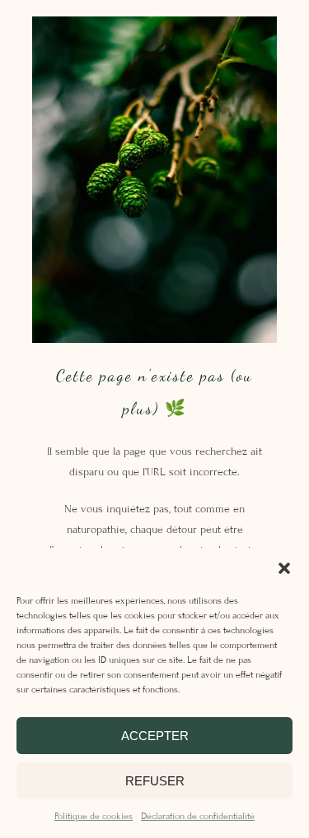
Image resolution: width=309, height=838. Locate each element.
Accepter (155, 736)
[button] (284, 568)
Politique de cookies (93, 816)
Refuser (155, 781)
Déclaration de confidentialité (198, 816)
